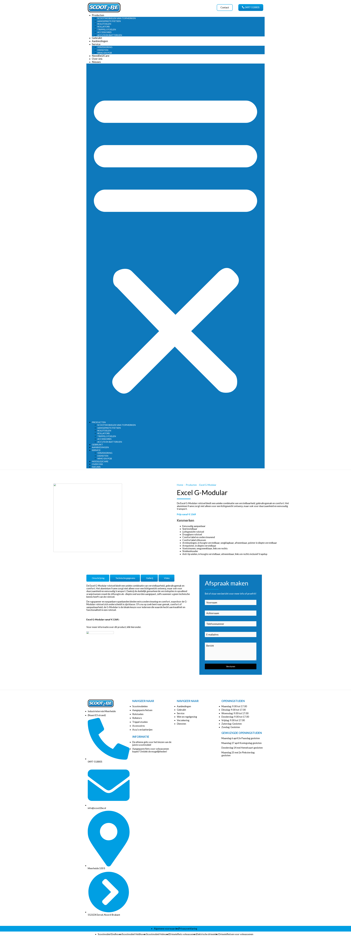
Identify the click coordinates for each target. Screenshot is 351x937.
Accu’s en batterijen (109, 35)
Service (96, 44)
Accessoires (104, 32)
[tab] (97, 578)
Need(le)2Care (100, 55)
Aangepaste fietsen (109, 21)
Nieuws (96, 61)
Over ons (97, 58)
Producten (98, 15)
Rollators (103, 26)
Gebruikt (97, 37)
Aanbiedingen (100, 41)
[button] (175, 242)
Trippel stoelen (106, 29)
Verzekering (104, 47)
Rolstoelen (104, 23)
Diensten (102, 50)
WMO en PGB (104, 52)
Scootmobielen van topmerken (116, 18)
